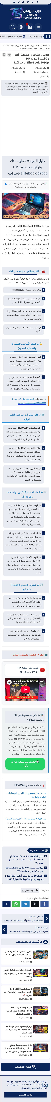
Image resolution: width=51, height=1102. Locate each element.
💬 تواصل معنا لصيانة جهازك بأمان (25, 763)
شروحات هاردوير (29, 46)
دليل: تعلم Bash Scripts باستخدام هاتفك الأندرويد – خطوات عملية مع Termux (26, 859)
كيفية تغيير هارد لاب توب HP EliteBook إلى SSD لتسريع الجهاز (28, 401)
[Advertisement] (25, 128)
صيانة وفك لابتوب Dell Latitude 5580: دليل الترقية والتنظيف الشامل (19, 1010)
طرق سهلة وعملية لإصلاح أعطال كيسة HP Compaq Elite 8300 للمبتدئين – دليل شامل (18, 1048)
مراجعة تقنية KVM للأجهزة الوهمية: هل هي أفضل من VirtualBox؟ (24, 869)
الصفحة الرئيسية (44, 46)
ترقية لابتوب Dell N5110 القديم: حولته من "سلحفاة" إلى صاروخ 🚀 (18, 992)
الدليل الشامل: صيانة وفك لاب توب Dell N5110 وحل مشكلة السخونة (18, 954)
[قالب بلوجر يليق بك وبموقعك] (45, 1085)
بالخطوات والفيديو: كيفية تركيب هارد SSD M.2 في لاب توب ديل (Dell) (18, 973)
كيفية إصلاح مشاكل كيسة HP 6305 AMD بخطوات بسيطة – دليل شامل (18, 1029)
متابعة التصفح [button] (25, 1095)
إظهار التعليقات (23, 1066)
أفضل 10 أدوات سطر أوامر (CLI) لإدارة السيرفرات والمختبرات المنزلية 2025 (24, 877)
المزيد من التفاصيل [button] (30, 1088)
